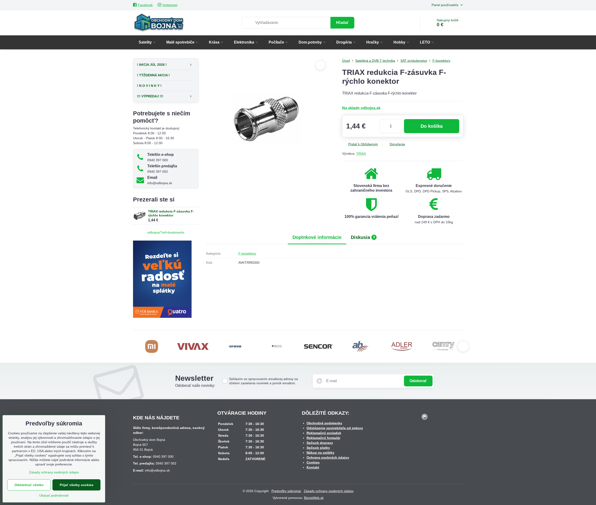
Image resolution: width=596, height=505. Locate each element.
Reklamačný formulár (323, 438)
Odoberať (418, 381)
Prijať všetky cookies (76, 485)
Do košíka (432, 126)
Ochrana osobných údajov (328, 457)
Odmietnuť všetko (29, 485)
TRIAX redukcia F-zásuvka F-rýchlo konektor (171, 213)
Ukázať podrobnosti (53, 495)
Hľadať (342, 23)
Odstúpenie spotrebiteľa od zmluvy (335, 428)
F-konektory (247, 253)
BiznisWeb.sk (314, 498)
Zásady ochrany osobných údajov (329, 491)
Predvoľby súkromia (286, 491)
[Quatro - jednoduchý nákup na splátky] (162, 316)
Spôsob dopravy (320, 443)
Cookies (313, 462)
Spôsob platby (318, 448)
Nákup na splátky (320, 452)
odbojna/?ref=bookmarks (165, 232)
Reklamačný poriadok (324, 433)
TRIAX (361, 153)
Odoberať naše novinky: (195, 386)
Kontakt (313, 467)
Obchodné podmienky (324, 423)
